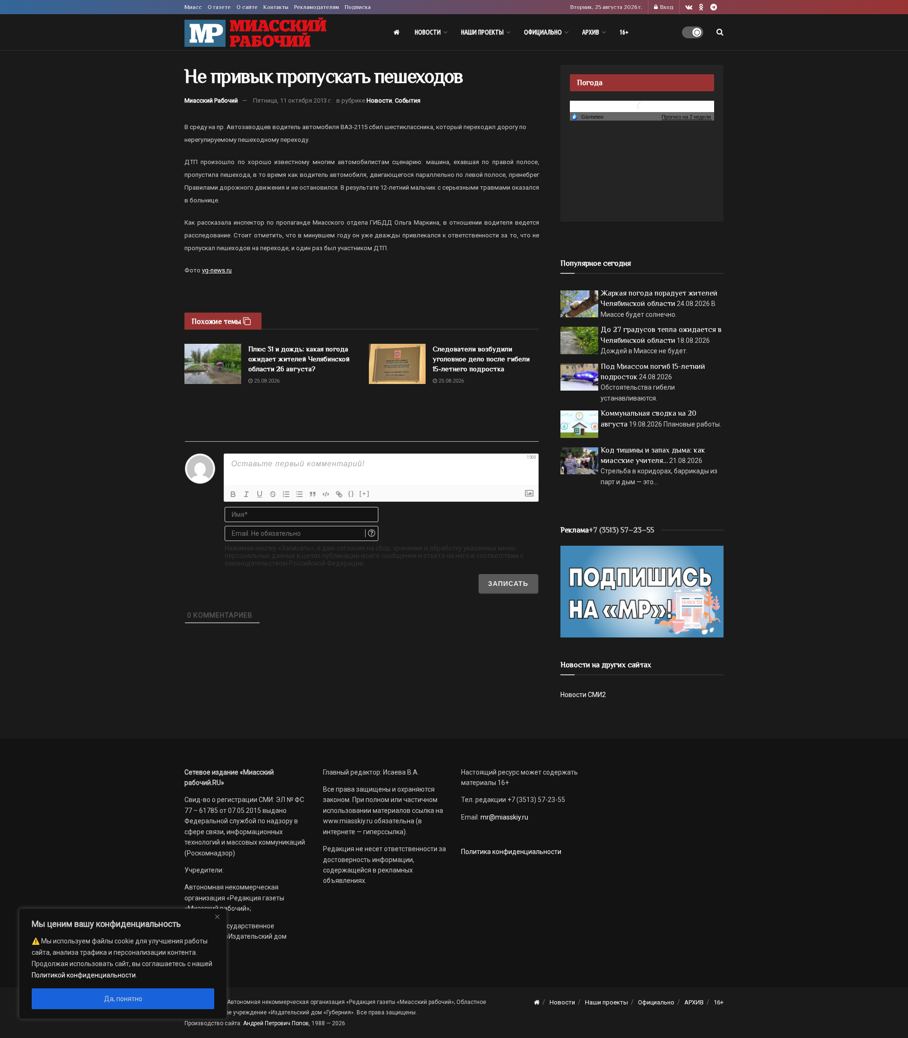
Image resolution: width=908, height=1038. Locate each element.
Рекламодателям (316, 7)
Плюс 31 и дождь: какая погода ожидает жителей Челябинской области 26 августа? (298, 359)
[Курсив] (246, 494)
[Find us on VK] (688, 7)
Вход (666, 7)
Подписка (358, 7)
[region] (123, 963)
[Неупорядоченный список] (299, 494)
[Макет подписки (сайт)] (642, 591)
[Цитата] (312, 494)
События (407, 100)
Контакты (275, 7)
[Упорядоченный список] (286, 494)
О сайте (247, 7)
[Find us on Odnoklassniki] (701, 7)
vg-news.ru (217, 270)
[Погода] (587, 116)
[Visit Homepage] (255, 32)
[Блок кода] (325, 494)
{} (351, 493)
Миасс (193, 7)
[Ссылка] (339, 494)
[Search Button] (720, 32)
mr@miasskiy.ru (503, 817)
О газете (219, 7)
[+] (364, 493)
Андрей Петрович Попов (276, 1023)
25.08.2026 (266, 381)
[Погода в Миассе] (642, 105)
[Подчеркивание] (259, 494)
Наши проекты (482, 32)
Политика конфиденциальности (511, 851)
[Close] (217, 916)
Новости (428, 32)
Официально (543, 32)
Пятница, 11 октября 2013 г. (292, 100)
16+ (624, 32)
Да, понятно (123, 999)
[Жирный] (233, 494)
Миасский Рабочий (211, 100)
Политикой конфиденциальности (84, 975)
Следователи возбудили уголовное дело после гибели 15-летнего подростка (481, 359)
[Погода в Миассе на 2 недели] (687, 117)
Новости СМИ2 (583, 694)
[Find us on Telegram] (713, 7)
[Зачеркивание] (272, 494)
